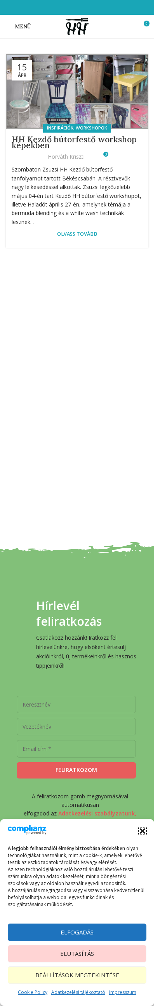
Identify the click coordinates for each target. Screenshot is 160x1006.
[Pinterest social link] (87, 7)
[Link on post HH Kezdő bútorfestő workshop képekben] (77, 91)
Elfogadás (77, 932)
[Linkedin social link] (96, 7)
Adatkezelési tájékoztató (78, 992)
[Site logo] (77, 26)
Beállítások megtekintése (77, 975)
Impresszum (122, 992)
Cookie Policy (32, 992)
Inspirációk (60, 128)
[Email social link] (77, 7)
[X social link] (67, 7)
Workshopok (91, 128)
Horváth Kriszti (66, 156)
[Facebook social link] (57, 7)
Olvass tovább (77, 234)
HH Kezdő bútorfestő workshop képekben (74, 142)
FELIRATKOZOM (76, 769)
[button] (142, 831)
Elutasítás (77, 953)
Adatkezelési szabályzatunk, (97, 813)
